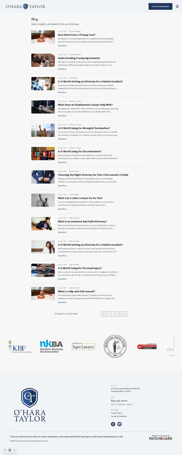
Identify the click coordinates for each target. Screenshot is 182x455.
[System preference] (10, 450)
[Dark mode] (14, 450)
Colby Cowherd (74, 218)
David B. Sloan (74, 171)
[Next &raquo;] (124, 313)
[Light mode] (5, 450)
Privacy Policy (116, 413)
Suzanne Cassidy (75, 31)
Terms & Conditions (119, 416)
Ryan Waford (73, 78)
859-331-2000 (119, 400)
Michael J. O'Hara (75, 101)
